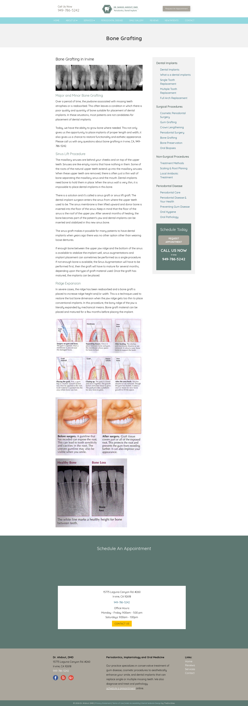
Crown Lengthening (172, 127)
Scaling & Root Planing (173, 168)
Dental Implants (169, 69)
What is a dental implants (175, 74)
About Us (71, 20)
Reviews (154, 20)
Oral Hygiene (168, 211)
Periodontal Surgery (172, 132)
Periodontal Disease (112, 20)
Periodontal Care (170, 192)
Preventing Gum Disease (175, 206)
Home (56, 20)
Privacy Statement (103, 703)
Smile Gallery (136, 20)
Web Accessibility (132, 703)
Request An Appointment (176, 8)
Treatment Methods (172, 163)
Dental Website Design (151, 703)
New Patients (172, 20)
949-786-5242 (68, 10)
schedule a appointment (120, 688)
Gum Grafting (168, 122)
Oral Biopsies (168, 148)
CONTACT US (122, 623)
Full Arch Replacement (173, 98)
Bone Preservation (171, 142)
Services (88, 20)
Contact (189, 20)
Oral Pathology (169, 217)
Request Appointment (174, 240)
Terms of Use (118, 703)
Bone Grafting (168, 137)
